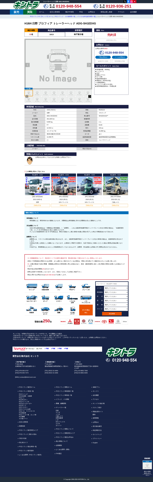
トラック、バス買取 (62, 399)
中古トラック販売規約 (26, 451)
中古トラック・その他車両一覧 (65, 16)
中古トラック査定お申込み (64, 437)
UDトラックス (60, 422)
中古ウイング (23, 394)
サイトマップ (97, 434)
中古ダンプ (22, 405)
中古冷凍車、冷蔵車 (25, 396)
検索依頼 (22, 426)
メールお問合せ (120, 57)
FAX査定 (59, 453)
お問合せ (91, 12)
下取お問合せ (103, 57)
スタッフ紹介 (97, 407)
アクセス (121, 12)
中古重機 (22, 416)
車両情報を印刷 (120, 61)
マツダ (58, 412)
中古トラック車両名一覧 (64, 395)
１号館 (46, 348)
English (95, 442)
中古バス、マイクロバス (27, 411)
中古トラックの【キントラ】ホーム (41, 16)
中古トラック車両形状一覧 (64, 391)
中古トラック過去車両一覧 (28, 446)
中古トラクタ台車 (24, 409)
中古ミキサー (23, 407)
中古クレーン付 (24, 401)
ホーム (41, 12)
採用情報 (96, 418)
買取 (30, 12)
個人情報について (62, 441)
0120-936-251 (118, 6)
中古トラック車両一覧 (26, 391)
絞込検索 (112, 313)
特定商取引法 (97, 430)
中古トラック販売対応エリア (28, 430)
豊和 (94, 414)
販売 (16, 12)
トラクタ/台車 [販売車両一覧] (86, 16)
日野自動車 (59, 418)
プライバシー (97, 438)
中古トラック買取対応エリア (65, 433)
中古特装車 (22, 413)
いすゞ (58, 420)
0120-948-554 (68, 6)
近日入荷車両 (55, 12)
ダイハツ (59, 425)
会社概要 (133, 12)
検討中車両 (69, 12)
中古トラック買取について (64, 429)
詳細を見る (37, 205)
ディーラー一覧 (61, 407)
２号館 (53, 348)
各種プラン (96, 387)
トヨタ (58, 414)
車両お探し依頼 (106, 12)
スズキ (58, 423)
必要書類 (59, 445)
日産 (57, 410)
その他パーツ (23, 418)
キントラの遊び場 (98, 403)
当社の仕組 (22, 438)
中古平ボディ (23, 400)
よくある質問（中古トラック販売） (30, 455)
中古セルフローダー (25, 403)
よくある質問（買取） (63, 449)
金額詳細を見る (111, 40)
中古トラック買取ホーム (64, 387)
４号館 (66, 348)
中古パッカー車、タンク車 (27, 415)
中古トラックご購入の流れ (28, 434)
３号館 (59, 348)
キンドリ (96, 391)
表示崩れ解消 (97, 426)
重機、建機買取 (61, 403)
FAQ (81, 12)
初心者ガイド (23, 442)
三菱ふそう (59, 416)
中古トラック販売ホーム (27, 387)
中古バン (22, 398)
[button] (28, 65)
